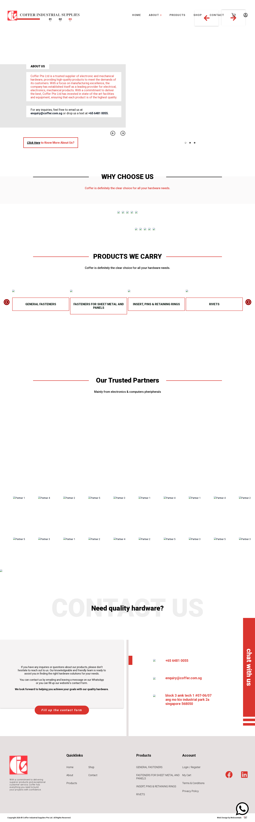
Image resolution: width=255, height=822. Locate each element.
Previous (112, 133)
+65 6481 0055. (98, 113)
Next (122, 133)
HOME (136, 15)
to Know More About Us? (50, 142)
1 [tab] (185, 143)
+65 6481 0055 (176, 661)
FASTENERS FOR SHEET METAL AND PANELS (98, 305)
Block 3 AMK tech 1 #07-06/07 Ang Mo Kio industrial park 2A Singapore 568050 (188, 700)
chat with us (249, 667)
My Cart (186, 775)
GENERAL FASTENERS (40, 304)
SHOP (197, 15)
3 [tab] (194, 143)
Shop (91, 767)
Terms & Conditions (193, 783)
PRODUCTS (177, 15)
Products (71, 783)
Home (69, 767)
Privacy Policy (190, 791)
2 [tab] (190, 143)
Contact (92, 775)
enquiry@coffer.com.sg (46, 113)
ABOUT (154, 15)
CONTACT (217, 15)
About (69, 775)
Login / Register (191, 767)
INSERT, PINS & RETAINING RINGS (156, 304)
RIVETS (214, 304)
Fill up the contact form (61, 710)
